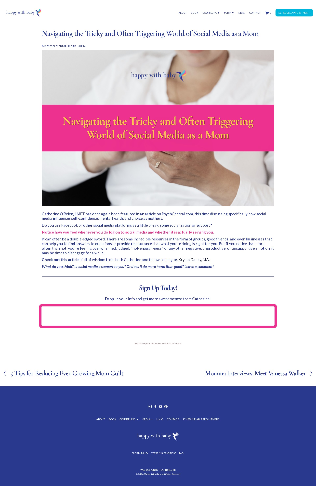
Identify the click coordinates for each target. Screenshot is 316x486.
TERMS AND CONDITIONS (163, 453)
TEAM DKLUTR (167, 470)
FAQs (181, 453)
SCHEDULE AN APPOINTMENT (201, 419)
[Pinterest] (166, 406)
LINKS (241, 12)
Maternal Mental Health (59, 46)
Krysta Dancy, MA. (194, 259)
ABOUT (183, 12)
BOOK (194, 12)
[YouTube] (160, 406)
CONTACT (255, 12)
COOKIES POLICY (140, 453)
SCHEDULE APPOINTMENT (294, 12)
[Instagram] (150, 406)
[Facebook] (155, 406)
